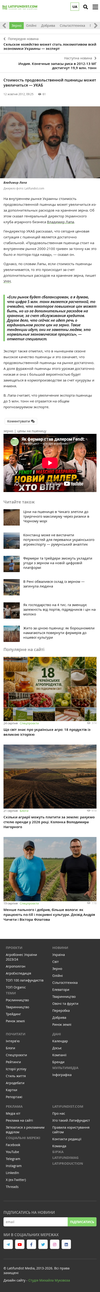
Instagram (14, 1166)
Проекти (14, 947)
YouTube (12, 1152)
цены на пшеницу (31, 431)
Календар (60, 1041)
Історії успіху (16, 1069)
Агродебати (15, 1083)
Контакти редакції (66, 1139)
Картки (11, 1090)
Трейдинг (13, 1014)
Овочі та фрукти (65, 1003)
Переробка (61, 1010)
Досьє (57, 1048)
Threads (12, 1186)
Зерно (16, 25)
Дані (56, 1034)
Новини (60, 947)
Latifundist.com (67, 1106)
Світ (55, 961)
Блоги (24, 811)
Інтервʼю (13, 1041)
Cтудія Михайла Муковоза (49, 1280)
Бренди (58, 1062)
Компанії (59, 1055)
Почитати (15, 1034)
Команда (59, 1146)
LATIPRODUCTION (67, 1163)
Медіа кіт (13, 1113)
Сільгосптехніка (72, 25)
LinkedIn (12, 1173)
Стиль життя (16, 1076)
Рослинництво (17, 1000)
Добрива (48, 25)
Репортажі (14, 1097)
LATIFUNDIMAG (65, 1157)
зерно (8, 431)
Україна (58, 954)
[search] (85, 7)
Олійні (31, 25)
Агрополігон (15, 966)
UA (74, 6)
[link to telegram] (8, 1244)
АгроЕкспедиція (18, 973)
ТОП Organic (16, 987)
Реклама (14, 1106)
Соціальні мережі (23, 1137)
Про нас (58, 1113)
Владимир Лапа (60, 221)
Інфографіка (62, 1075)
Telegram (13, 1159)
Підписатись (82, 1222)
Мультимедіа (65, 1067)
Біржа (57, 1151)
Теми (11, 993)
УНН (7, 281)
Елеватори (60, 989)
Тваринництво (17, 1007)
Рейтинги (13, 1062)
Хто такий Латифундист (71, 1120)
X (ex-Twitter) (16, 1179)
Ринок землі (15, 1021)
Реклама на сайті (19, 1120)
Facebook (13, 1145)
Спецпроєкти (29, 723)
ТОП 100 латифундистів (24, 980)
